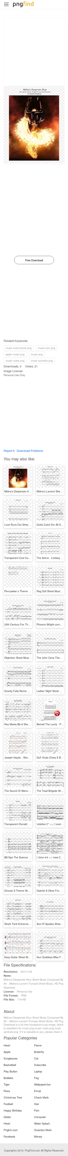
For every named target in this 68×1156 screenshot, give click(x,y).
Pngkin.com (11, 1130)
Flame (38, 1045)
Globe (7, 1117)
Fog (36, 1078)
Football (8, 1104)
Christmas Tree (13, 1097)
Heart (7, 1045)
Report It (9, 451)
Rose (7, 1091)
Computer (40, 1117)
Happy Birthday (13, 1110)
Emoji (37, 1091)
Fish (36, 1110)
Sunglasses (11, 1058)
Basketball (10, 1065)
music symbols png (42, 360)
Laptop (38, 1071)
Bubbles (8, 1078)
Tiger (7, 1084)
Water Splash (42, 1123)
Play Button (10, 1071)
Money (38, 1136)
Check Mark (41, 1097)
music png (37, 354)
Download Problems (30, 451)
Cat (36, 1058)
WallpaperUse (42, 1084)
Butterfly (39, 1052)
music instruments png (19, 348)
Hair (36, 1104)
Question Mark (43, 1130)
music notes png (15, 360)
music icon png (46, 348)
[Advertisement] (34, 52)
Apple (7, 1052)
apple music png (15, 354)
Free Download (34, 260)
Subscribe (40, 1065)
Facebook (9, 1136)
